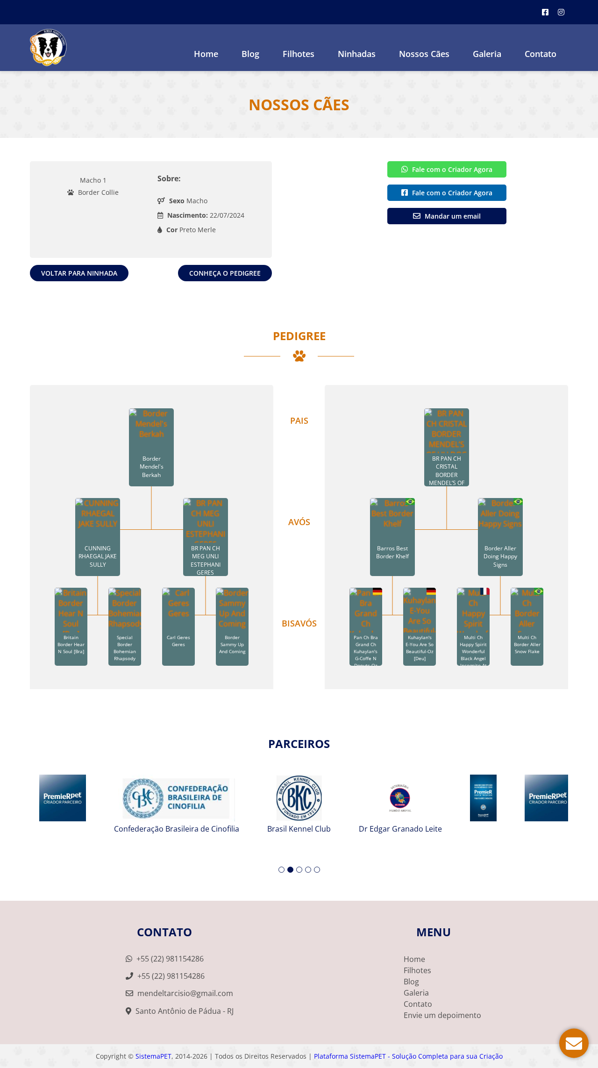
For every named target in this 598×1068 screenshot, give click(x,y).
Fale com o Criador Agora (451, 169)
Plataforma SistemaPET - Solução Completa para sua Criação (408, 1056)
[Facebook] (545, 12)
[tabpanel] (299, 800)
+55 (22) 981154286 (169, 959)
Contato (540, 53)
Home (206, 53)
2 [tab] (290, 870)
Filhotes (298, 53)
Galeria (416, 993)
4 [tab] (308, 870)
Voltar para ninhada (79, 273)
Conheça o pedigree (225, 273)
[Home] (48, 47)
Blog (250, 53)
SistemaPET (153, 1056)
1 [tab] (281, 870)
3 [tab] (299, 870)
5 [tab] (317, 870)
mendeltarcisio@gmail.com (185, 993)
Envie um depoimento (442, 1015)
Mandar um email (452, 216)
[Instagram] (561, 12)
